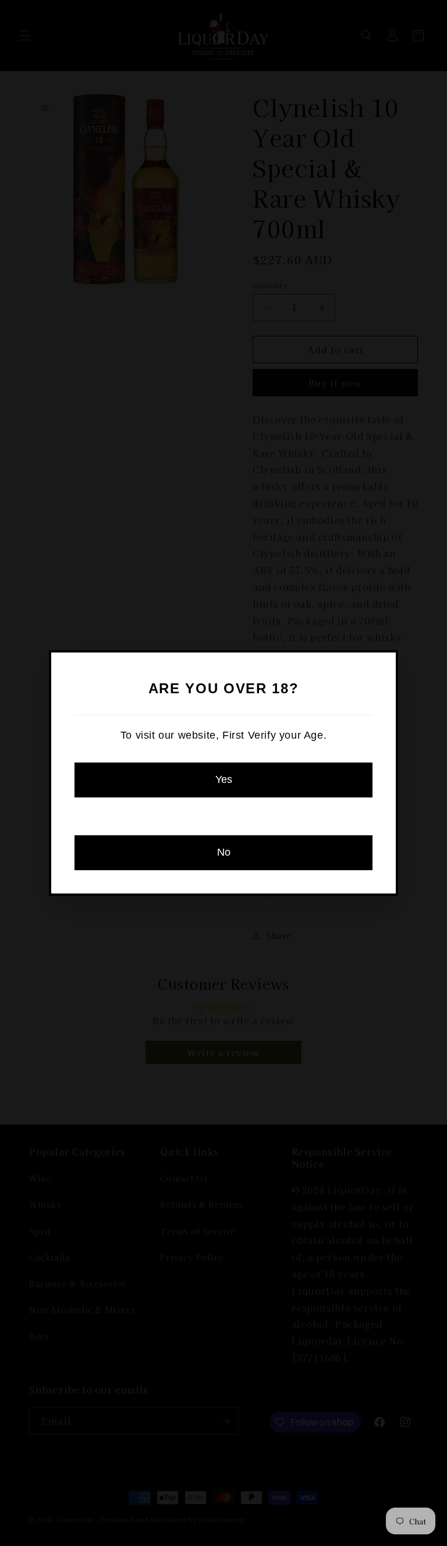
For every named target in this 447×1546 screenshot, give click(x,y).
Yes (223, 779)
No (223, 852)
